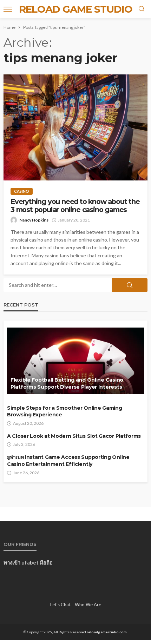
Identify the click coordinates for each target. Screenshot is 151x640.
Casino (21, 191)
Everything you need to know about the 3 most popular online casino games (75, 206)
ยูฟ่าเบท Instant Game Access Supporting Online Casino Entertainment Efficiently (68, 460)
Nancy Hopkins (33, 220)
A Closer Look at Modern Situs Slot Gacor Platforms (74, 436)
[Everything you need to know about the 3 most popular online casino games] (75, 127)
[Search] (141, 9)
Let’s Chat (60, 604)
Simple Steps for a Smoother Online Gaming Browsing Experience (64, 411)
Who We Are (88, 604)
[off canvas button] (8, 9)
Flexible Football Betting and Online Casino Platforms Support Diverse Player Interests (67, 383)
